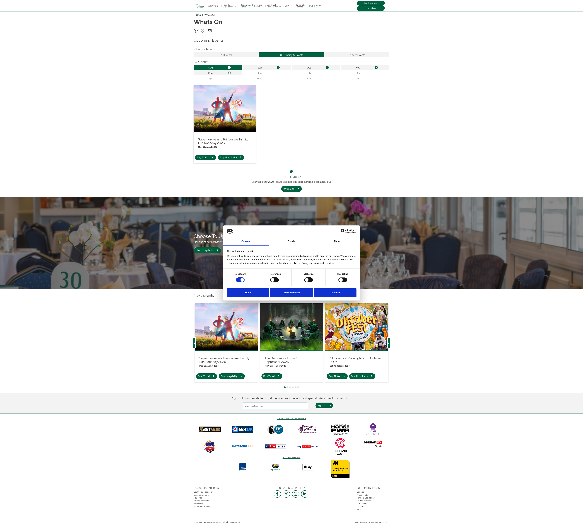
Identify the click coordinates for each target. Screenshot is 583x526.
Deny (248, 292)
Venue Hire (259, 5)
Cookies (360, 491)
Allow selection (291, 292)
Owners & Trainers (300, 5)
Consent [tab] (246, 241)
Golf (287, 5)
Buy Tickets (371, 8)
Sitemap (360, 509)
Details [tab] (291, 241)
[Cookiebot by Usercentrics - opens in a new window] (343, 231)
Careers (360, 506)
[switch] (274, 280)
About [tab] (337, 241)
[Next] (388, 342)
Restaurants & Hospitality (246, 5)
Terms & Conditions (366, 497)
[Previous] (194, 342)
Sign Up (321, 405)
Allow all (335, 292)
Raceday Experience (228, 5)
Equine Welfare (364, 500)
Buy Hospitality (370, 3)
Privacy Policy (363, 494)
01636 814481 (203, 506)
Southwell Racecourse (272, 5)
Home (197, 14)
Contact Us (319, 5)
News (310, 5)
